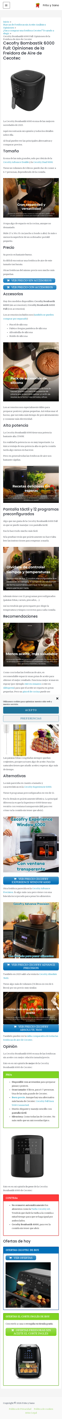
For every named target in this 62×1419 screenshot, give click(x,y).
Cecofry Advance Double (16, 162)
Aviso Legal (31, 1413)
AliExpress (8, 688)
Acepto (31, 710)
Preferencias (31, 718)
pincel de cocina (31, 691)
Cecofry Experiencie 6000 (37, 787)
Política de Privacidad (20, 1409)
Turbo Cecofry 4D (40, 1209)
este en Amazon (33, 684)
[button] (57, 698)
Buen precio (18, 1097)
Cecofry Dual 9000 (43, 162)
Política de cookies (43, 1409)
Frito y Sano (51, 5)
